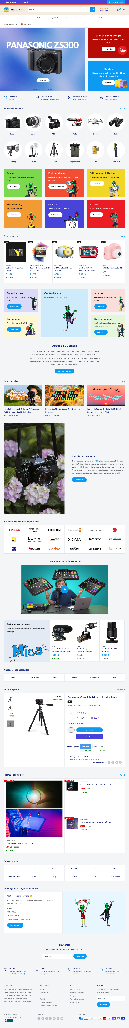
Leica (95, 869)
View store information (92, 759)
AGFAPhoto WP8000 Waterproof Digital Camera (87, 269)
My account (103, 11)
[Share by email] (120, 762)
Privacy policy (75, 1002)
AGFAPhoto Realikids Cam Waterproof (63, 269)
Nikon (115, 869)
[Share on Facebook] (109, 762)
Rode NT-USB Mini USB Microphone (109, 650)
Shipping (73, 996)
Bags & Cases (100, 18)
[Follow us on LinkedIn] (61, 1018)
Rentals (42, 999)
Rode (53, 646)
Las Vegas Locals (117, 2)
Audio (39, 18)
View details (120, 689)
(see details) (20, 974)
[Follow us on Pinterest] (50, 1018)
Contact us (44, 992)
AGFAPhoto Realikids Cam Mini (113, 268)
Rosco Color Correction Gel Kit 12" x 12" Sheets (40, 269)
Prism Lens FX (10, 840)
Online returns (75, 989)
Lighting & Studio (53, 18)
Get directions (15, 925)
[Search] (92, 9)
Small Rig (14, 677)
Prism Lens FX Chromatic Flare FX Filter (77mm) (95, 822)
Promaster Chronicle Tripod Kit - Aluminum (92, 697)
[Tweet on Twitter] (116, 762)
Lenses (18, 18)
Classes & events (46, 1002)
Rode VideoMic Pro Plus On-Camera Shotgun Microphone (61, 650)
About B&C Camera (64, 371)
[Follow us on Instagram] (46, 1018)
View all (122, 109)
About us (43, 989)
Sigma (34, 877)
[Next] (125, 261)
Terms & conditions (77, 999)
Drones (78, 18)
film (97, 461)
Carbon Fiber (98, 746)
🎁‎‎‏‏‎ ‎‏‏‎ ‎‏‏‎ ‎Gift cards (26, 24)
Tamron (74, 877)
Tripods (67, 18)
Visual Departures (36, 265)
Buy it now (89, 737)
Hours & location (46, 996)
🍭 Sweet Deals (9, 24)
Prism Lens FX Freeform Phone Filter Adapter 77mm (97, 785)
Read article (79, 480)
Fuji (34, 869)
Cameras (7, 18)
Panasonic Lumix (14, 877)
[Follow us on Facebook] (38, 1018)
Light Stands (94, 677)
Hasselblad (74, 869)
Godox (74, 677)
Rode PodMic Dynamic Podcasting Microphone (84, 650)
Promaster (71, 706)
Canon (14, 869)
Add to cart (89, 730)
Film (88, 18)
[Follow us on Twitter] (42, 1018)
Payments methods (77, 992)
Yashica (8, 265)
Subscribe (80, 956)
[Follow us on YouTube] (54, 1018)
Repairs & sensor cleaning (49, 1005)
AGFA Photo (58, 265)
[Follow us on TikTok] (58, 1018)
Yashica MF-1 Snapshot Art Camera (14, 269)
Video (29, 18)
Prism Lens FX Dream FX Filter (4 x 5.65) (20, 843)
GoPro (54, 869)
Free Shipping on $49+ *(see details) (16, 2)
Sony (54, 877)
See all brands (115, 877)
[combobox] (59, 9)
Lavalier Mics (34, 677)
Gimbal (54, 677)
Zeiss (95, 877)
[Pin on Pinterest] (112, 762)
